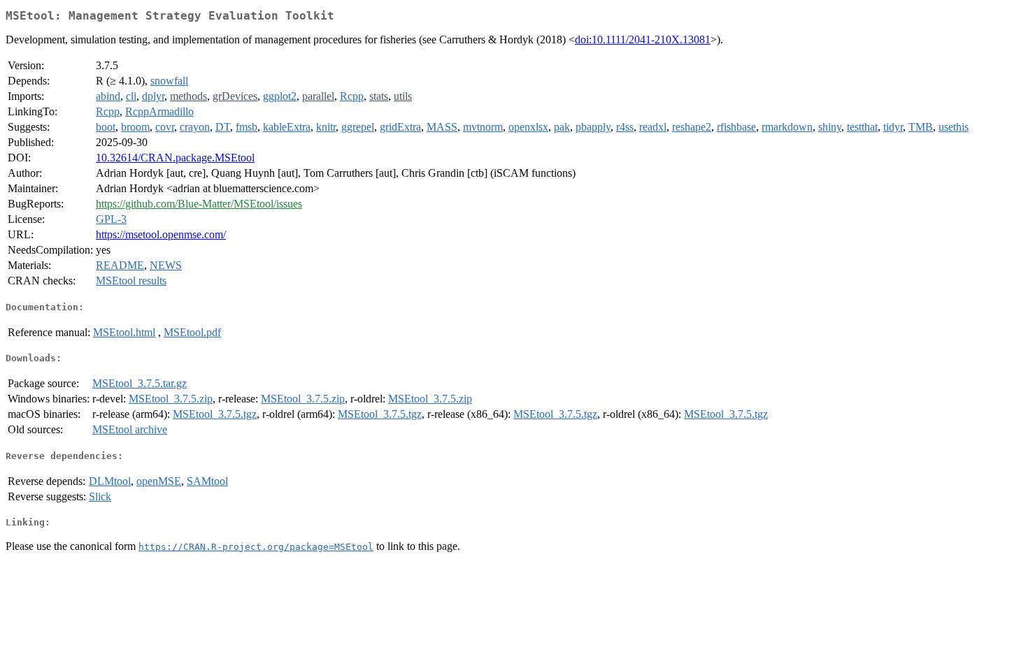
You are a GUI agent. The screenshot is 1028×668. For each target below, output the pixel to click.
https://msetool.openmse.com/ (161, 234)
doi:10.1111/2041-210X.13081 (643, 39)
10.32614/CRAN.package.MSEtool (175, 158)
